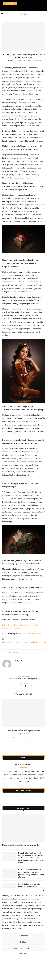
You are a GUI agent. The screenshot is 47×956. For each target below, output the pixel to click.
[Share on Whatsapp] (36, 652)
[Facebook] (15, 8)
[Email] (28, 8)
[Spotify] (32, 8)
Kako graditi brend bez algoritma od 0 (23, 730)
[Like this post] (25, 652)
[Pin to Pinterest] (32, 652)
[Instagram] (18, 8)
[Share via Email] (38, 652)
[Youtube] (25, 8)
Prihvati (23, 936)
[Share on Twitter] (30, 652)
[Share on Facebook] (28, 652)
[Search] (45, 14)
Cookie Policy (22, 953)
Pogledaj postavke (23, 948)
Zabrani (23, 942)
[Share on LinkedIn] (34, 652)
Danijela (11, 60)
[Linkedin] (22, 8)
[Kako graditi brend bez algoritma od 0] (23, 713)
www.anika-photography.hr (29, 633)
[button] (43, 890)
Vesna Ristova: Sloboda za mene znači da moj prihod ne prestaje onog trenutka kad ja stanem (31, 873)
